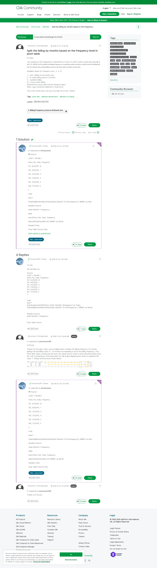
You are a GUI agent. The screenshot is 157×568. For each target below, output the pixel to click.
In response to (39, 151)
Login (69, 2)
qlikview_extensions (118, 71)
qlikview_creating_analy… (119, 57)
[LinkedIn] (84, 560)
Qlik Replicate (21, 536)
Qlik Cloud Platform (23, 523)
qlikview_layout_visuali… (119, 50)
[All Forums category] (111, 93)
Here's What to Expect (97, 20)
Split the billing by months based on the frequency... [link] (73, 27)
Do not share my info (118, 549)
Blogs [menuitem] (39, 15)
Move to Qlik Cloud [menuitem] (71, 15)
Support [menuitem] (30, 15)
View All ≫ (114, 80)
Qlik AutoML (20, 530)
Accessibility (83, 530)
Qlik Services (127, 8)
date (122, 64)
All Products (20, 519)
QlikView (46, 27)
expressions (125, 67)
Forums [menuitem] (21, 15)
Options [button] (138, 27)
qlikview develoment (50, 97)
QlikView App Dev (41, 101)
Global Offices (84, 543)
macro (134, 67)
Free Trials (51, 526)
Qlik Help (137, 8)
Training (50, 536)
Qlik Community (22, 27)
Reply (94, 125)
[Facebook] (89, 560)
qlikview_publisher (128, 60)
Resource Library (53, 519)
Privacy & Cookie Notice (119, 532)
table (133, 64)
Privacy (81, 533)
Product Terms (115, 545)
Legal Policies (115, 528)
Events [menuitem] (47, 15)
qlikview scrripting (67, 97)
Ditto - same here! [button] (35, 120)
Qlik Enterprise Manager (25, 547)
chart (118, 60)
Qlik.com (116, 8)
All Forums (35, 27)
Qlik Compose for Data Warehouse (29, 543)
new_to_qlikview (116, 43)
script (112, 60)
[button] (100, 45)
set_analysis (115, 67)
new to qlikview (129, 43)
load (127, 64)
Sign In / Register (134, 14)
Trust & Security (84, 526)
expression (115, 64)
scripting (114, 74)
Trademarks (114, 535)
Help (123, 14)
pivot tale (36, 97)
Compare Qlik (52, 530)
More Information (71, 559)
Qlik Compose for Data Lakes (27, 540)
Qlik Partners (52, 523)
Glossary (50, 533)
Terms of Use (115, 538)
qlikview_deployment (118, 54)
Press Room (83, 523)
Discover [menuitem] (56, 15)
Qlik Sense (20, 526)
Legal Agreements (117, 542)
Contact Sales (84, 546)
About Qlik (82, 519)
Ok (71, 554)
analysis (129, 71)
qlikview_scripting (117, 47)
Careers (81, 536)
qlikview (133, 57)
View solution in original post (39, 233)
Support (50, 540)
